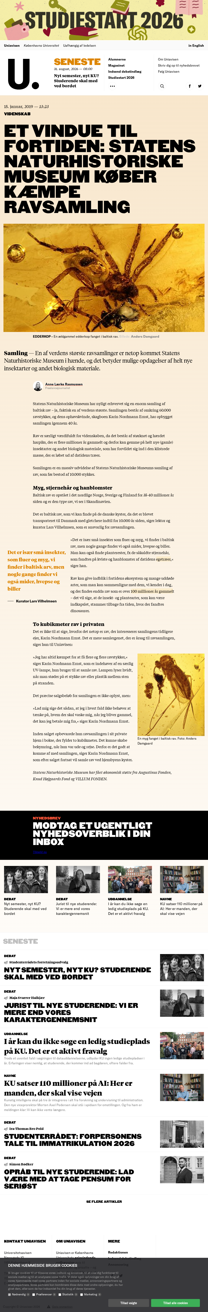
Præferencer (45, 1294)
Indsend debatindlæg (124, 71)
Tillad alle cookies (175, 1303)
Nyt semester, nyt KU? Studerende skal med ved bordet (76, 80)
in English (196, 45)
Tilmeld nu (40, 852)
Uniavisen (12, 45)
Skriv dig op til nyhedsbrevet (179, 65)
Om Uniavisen (168, 59)
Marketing (92, 1294)
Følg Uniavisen (168, 71)
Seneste (77, 62)
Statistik (69, 1294)
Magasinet (116, 65)
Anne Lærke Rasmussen (64, 384)
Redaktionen (118, 1252)
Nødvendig (20, 1294)
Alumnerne (117, 59)
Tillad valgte (128, 1303)
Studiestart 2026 (121, 77)
